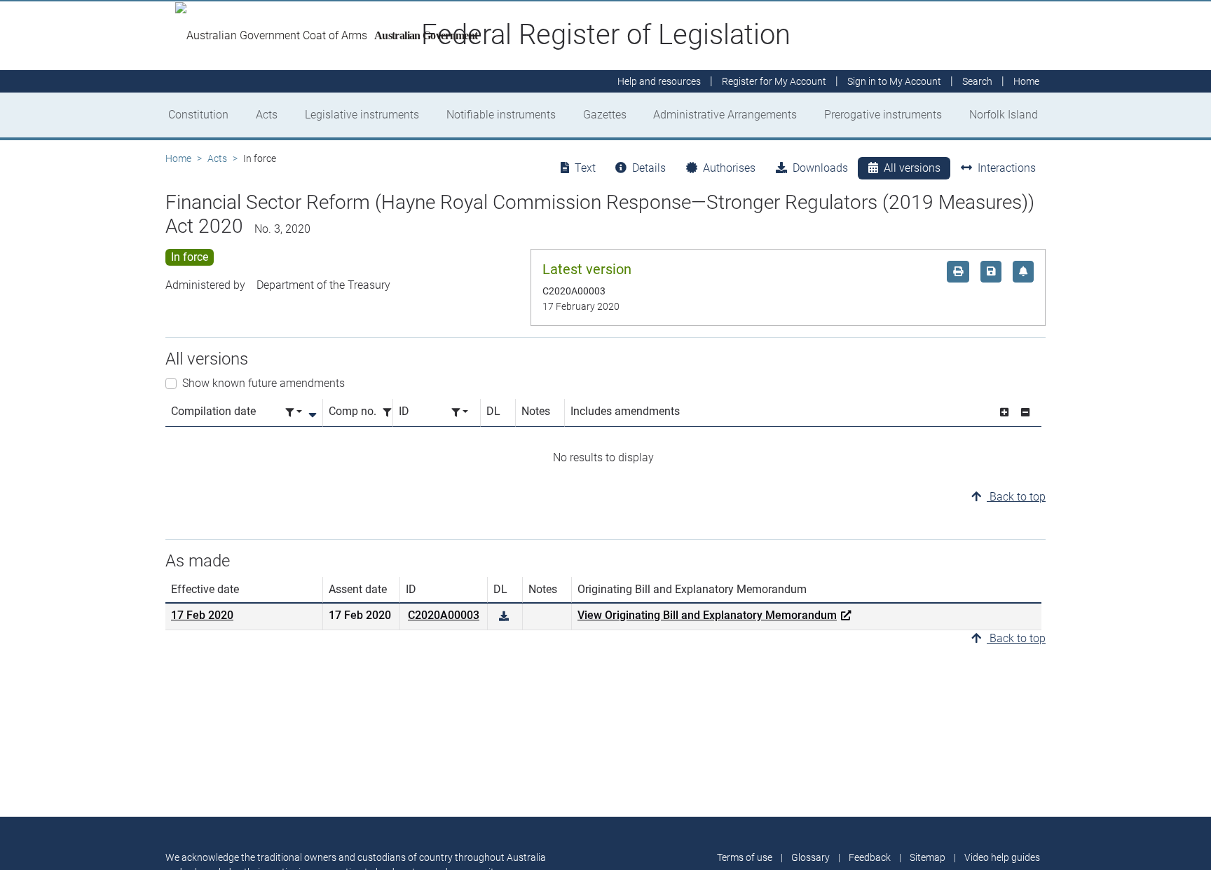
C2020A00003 (443, 615)
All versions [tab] (912, 168)
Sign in (894, 81)
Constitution (198, 114)
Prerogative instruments (883, 114)
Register (774, 81)
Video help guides (1002, 857)
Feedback (870, 857)
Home (178, 158)
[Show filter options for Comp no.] (391, 412)
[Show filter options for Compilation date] (293, 412)
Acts (267, 114)
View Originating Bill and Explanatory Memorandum (707, 615)
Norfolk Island (1003, 114)
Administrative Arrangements (725, 114)
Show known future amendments (263, 383)
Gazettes (605, 114)
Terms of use (744, 857)
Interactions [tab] (1007, 168)
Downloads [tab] (820, 168)
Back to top (1016, 496)
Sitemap (927, 857)
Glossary (810, 857)
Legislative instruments (362, 114)
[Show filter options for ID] (459, 412)
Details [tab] (649, 168)
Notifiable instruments (501, 114)
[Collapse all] (1025, 412)
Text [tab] (585, 168)
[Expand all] (1004, 412)
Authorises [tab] (729, 168)
